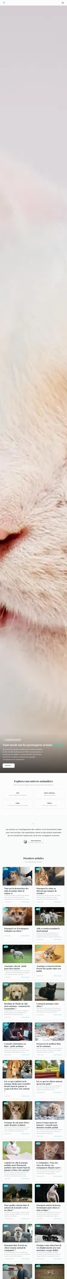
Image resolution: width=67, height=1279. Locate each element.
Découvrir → (8, 765)
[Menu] (62, 2)
